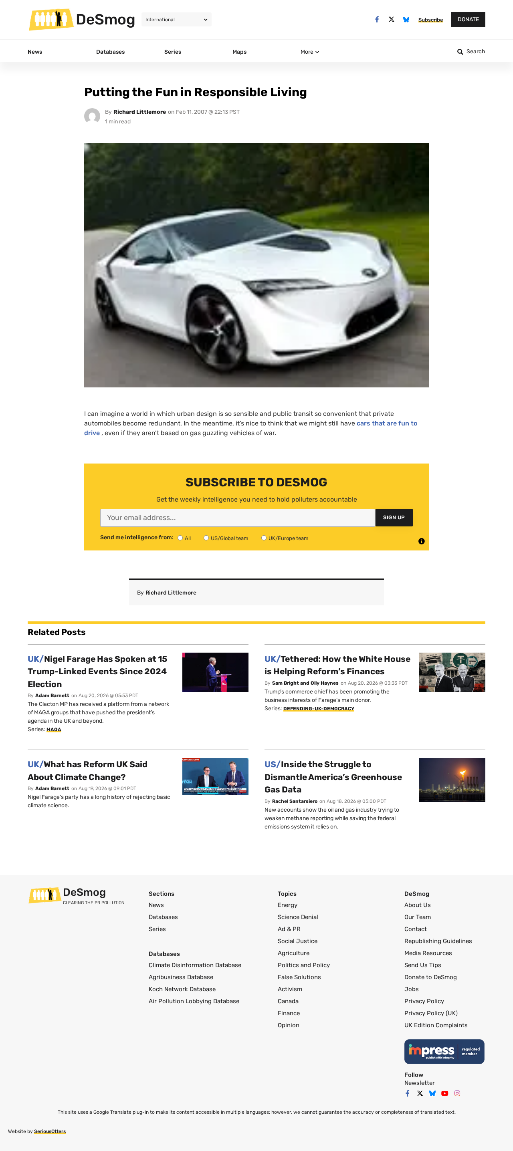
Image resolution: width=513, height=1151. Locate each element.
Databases (163, 917)
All (188, 538)
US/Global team (229, 538)
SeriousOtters (50, 1131)
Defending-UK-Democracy (318, 709)
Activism (290, 989)
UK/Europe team (289, 538)
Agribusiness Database (181, 977)
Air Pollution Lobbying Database (194, 1001)
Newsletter (419, 1082)
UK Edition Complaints (436, 1025)
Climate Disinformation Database (195, 965)
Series (157, 929)
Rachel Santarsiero (294, 801)
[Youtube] (445, 1093)
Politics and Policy (304, 965)
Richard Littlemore (139, 112)
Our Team (417, 917)
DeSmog (105, 19)
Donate (468, 19)
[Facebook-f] (377, 19)
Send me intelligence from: (137, 537)
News (156, 905)
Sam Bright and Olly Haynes (305, 683)
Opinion (288, 1025)
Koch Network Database (182, 989)
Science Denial (298, 917)
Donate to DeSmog (430, 977)
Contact (415, 929)
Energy (287, 905)
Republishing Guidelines (438, 941)
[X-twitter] (392, 19)
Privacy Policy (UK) (431, 1013)
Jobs (411, 989)
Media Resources (428, 953)
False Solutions (299, 977)
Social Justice (297, 941)
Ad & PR (289, 929)
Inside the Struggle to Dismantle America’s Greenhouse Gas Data (333, 776)
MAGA (53, 729)
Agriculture (293, 953)
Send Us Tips (422, 965)
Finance (289, 1013)
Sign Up (394, 517)
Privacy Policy (424, 1001)
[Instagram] (457, 1093)
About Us (417, 905)
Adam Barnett (52, 695)
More (307, 51)
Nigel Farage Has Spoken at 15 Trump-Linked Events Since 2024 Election (98, 671)
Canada (288, 1001)
